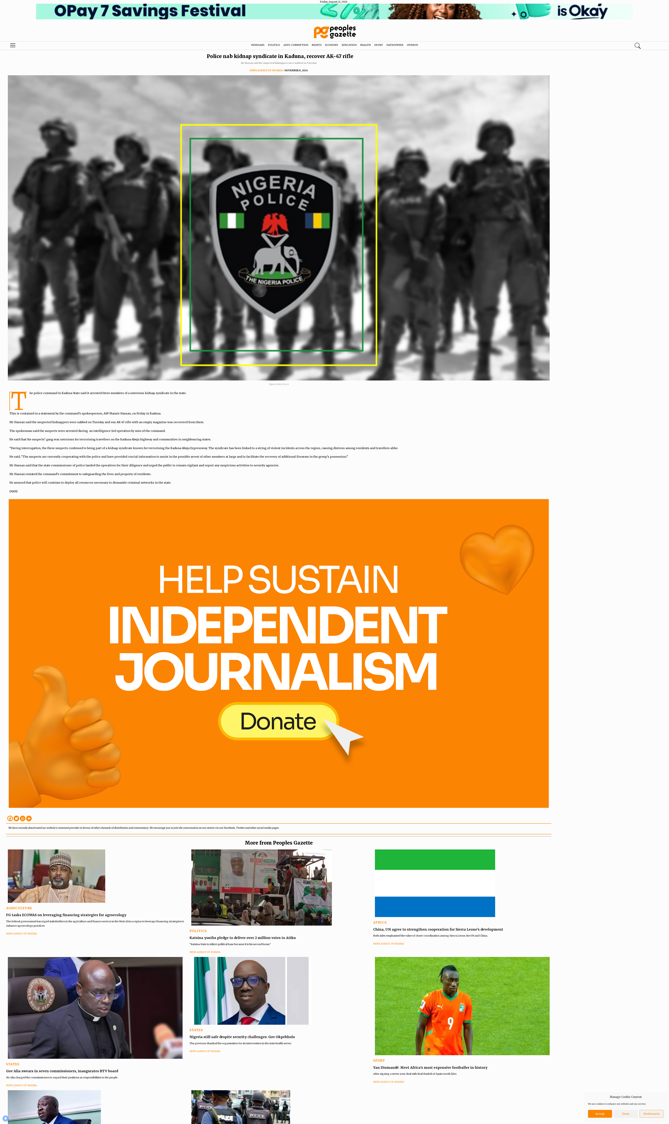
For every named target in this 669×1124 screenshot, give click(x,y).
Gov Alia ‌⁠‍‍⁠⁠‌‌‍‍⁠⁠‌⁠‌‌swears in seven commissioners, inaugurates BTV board (62, 1071)
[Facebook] (10, 818)
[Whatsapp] (22, 818)
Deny (625, 1113)
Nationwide (394, 45)
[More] (29, 818)
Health (365, 45)
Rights (317, 45)
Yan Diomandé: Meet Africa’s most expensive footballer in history (430, 1067)
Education (349, 45)
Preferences (652, 1113)
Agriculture (19, 908)
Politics (274, 45)
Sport (378, 45)
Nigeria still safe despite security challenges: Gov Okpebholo (243, 1037)
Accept (600, 1113)
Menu (34, 46)
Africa (380, 922)
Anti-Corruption (295, 45)
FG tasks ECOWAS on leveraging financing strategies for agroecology (66, 915)
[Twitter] (16, 818)
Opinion (412, 45)
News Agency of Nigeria (266, 70)
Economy (331, 45)
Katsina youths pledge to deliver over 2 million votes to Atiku (243, 938)
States (13, 1064)
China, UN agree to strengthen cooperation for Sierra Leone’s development (438, 929)
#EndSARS (257, 45)
